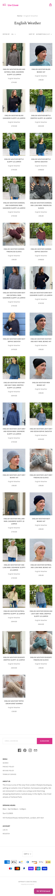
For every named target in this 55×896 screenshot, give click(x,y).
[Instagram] (30, 751)
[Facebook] (19, 751)
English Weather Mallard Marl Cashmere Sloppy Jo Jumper (14, 521)
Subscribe (44, 741)
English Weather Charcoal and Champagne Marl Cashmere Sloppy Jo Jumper (14, 205)
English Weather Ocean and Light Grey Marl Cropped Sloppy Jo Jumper (41, 613)
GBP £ (26, 854)
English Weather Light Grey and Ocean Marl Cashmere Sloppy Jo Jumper (14, 431)
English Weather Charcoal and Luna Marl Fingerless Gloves (41, 205)
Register (6, 834)
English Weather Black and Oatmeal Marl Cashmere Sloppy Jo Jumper (14, 71)
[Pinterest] (24, 751)
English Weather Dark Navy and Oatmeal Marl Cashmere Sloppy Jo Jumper (14, 295)
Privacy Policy (8, 767)
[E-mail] (35, 751)
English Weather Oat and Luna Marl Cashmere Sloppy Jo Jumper (14, 567)
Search (5, 763)
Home (19, 16)
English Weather (14, 78)
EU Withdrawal (43, 891)
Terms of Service (9, 774)
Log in (5, 830)
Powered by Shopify (27, 884)
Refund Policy (8, 770)
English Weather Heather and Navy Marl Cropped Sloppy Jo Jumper (14, 385)
